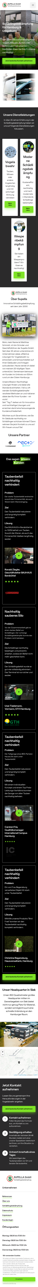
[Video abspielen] (19, 555)
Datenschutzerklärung (9, 1283)
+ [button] (2, 1052)
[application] (19, 1062)
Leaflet (15, 1075)
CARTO (36, 1075)
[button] (19, 1062)
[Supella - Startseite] (11, 5)
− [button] (2, 1055)
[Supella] (12, 593)
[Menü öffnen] (33, 5)
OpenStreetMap (22, 1075)
